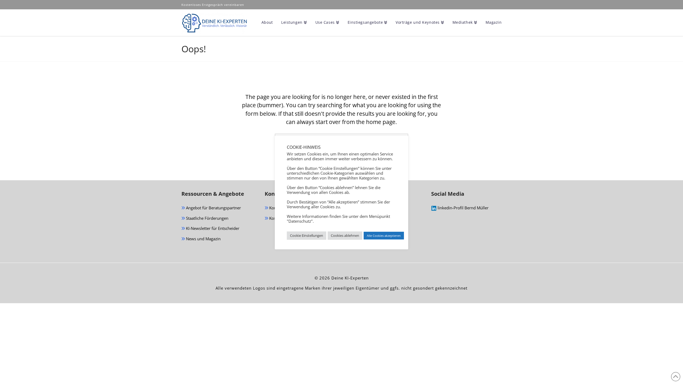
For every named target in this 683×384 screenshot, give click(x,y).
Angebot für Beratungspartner (213, 207)
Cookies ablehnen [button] (345, 235)
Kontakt (275, 207)
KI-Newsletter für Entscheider (212, 228)
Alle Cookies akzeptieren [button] (384, 236)
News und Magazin (203, 238)
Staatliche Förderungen (206, 218)
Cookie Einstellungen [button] (306, 235)
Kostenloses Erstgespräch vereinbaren (213, 5)
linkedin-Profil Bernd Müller (462, 207)
